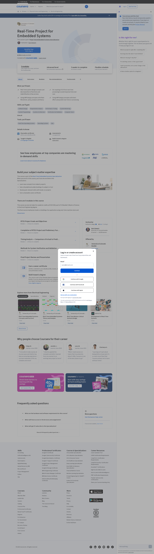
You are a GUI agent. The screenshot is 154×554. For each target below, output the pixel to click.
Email (63, 261)
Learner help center (76, 297)
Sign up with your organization (69, 295)
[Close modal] (93, 251)
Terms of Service (69, 302)
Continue (77, 271)
